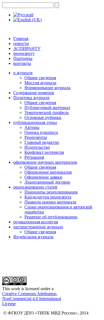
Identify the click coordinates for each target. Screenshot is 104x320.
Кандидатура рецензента (47, 197)
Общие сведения (40, 77)
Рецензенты (35, 137)
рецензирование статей (35, 187)
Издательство (37, 147)
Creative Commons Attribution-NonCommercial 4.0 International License (31, 298)
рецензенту (24, 53)
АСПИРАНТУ (26, 48)
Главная (20, 38)
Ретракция (34, 157)
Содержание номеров (33, 92)
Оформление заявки (43, 177)
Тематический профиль (46, 112)
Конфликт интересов (44, 152)
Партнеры (22, 58)
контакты (22, 63)
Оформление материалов (48, 172)
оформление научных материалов (45, 162)
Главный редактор (41, 142)
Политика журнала (31, 97)
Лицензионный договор (47, 182)
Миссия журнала (40, 82)
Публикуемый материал (47, 107)
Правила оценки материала (50, 202)
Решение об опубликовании (50, 217)
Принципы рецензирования (50, 192)
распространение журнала (38, 226)
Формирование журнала (47, 87)
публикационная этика (35, 122)
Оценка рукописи (41, 132)
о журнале (23, 72)
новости (21, 43)
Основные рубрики (42, 117)
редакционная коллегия (35, 221)
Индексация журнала (33, 236)
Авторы (31, 127)
